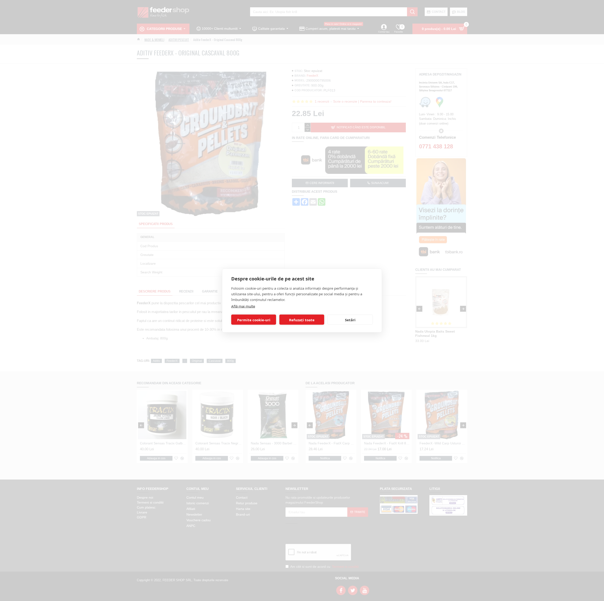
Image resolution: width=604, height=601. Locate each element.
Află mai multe (243, 306)
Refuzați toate (302, 319)
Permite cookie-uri (253, 319)
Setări (350, 319)
